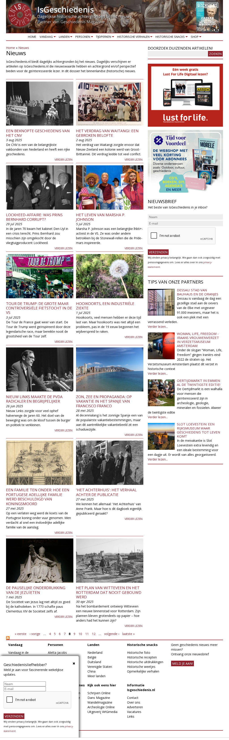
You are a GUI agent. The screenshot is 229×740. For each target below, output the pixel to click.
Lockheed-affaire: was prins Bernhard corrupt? (34, 217)
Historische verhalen (132, 37)
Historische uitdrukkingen (145, 662)
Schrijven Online (98, 693)
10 (80, 634)
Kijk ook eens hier (101, 685)
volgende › (111, 634)
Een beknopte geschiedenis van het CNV (38, 133)
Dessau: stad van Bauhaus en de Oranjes (197, 292)
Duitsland (94, 662)
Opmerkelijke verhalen (143, 671)
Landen (63, 37)
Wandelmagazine (99, 702)
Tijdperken (102, 37)
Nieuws (23, 48)
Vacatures (134, 712)
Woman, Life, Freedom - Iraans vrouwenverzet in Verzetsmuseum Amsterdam (198, 339)
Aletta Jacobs (57, 652)
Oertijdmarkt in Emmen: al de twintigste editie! (199, 382)
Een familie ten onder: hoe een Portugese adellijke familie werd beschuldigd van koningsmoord (37, 496)
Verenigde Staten (99, 666)
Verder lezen (63, 160)
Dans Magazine (98, 698)
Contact (132, 698)
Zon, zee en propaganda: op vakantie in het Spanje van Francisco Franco (104, 401)
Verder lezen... (158, 326)
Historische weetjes (141, 666)
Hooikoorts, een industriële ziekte (105, 306)
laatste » (128, 634)
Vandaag (45, 37)
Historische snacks (169, 37)
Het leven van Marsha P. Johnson (100, 217)
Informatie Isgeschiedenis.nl (141, 687)
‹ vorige (35, 634)
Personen (82, 37)
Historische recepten (142, 657)
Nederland (94, 652)
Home (32, 37)
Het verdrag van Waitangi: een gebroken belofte (107, 133)
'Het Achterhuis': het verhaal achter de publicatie (106, 492)
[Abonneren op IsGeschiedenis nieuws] (74, 638)
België (91, 657)
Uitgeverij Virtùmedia (102, 712)
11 (87, 634)
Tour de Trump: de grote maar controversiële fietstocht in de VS (39, 308)
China (91, 671)
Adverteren (135, 707)
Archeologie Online (101, 707)
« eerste (20, 634)
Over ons (133, 702)
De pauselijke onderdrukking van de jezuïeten (35, 590)
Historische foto (138, 652)
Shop (194, 37)
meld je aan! (182, 663)
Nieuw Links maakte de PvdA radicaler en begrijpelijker (34, 399)
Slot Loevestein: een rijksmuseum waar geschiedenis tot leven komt (198, 430)
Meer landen (96, 676)
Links (130, 716)
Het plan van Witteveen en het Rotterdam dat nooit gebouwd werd (108, 592)
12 (93, 634)
